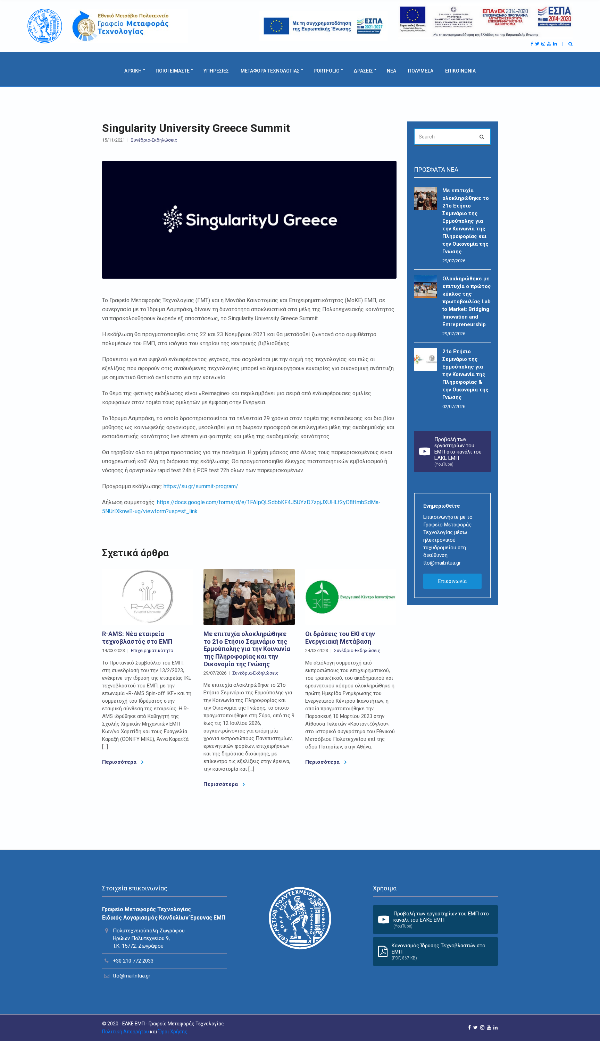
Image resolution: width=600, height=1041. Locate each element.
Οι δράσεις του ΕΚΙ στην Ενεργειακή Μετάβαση (340, 637)
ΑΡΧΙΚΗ (133, 71)
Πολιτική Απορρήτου (125, 1031)
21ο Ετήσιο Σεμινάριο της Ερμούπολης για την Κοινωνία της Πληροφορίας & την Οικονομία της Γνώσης (465, 374)
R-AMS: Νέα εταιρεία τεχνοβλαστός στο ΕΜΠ (137, 637)
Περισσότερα (120, 762)
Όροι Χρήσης (173, 1031)
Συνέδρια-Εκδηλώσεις (154, 140)
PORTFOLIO (327, 71)
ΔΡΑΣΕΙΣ (363, 71)
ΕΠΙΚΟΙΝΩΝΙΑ (460, 71)
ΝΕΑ (391, 71)
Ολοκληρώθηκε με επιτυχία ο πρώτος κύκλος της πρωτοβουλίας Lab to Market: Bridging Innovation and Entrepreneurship (466, 302)
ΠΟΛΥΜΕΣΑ (420, 71)
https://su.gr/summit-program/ (201, 486)
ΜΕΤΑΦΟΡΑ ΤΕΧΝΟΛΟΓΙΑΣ (270, 71)
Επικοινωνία (452, 581)
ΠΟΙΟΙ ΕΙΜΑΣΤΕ (173, 71)
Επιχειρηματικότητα (152, 650)
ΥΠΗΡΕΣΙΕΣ (216, 71)
